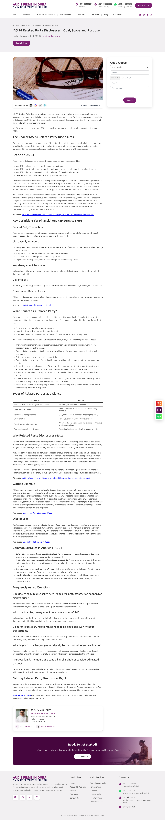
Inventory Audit (96, 798)
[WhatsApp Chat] (159, 416)
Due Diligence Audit (98, 783)
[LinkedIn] (140, 15)
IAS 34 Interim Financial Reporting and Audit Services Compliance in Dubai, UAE (56, 478)
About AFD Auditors (78, 787)
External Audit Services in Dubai (36, 542)
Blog (106, 15)
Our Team (95, 15)
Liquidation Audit (97, 801)
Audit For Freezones (45, 15)
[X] (151, 15)
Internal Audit (95, 794)
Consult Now (21, 43)
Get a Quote (143, 5)
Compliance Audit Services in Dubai (37, 513)
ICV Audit (93, 791)
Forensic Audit (95, 787)
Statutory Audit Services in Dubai (37, 305)
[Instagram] (144, 15)
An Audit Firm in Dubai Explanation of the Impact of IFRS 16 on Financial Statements (58, 215)
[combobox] (115, 78)
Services (26, 15)
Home (15, 15)
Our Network (65, 15)
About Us (81, 15)
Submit (130, 100)
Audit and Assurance (52, 36)
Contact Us (117, 15)
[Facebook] (147, 15)
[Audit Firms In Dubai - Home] (30, 5)
